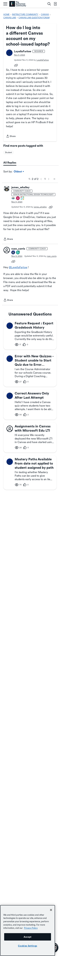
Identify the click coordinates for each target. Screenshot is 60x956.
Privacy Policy (31, 928)
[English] (17, 4)
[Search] (49, 4)
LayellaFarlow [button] (22, 51)
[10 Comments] (18, 252)
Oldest (18, 172)
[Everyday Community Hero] (18, 198)
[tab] (9, 163)
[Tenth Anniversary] (13, 252)
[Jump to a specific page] (54, 179)
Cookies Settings (27, 945)
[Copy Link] (16, 65)
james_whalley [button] (20, 187)
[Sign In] (55, 4)
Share (11, 136)
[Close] (51, 910)
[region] (27, 930)
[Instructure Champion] (13, 198)
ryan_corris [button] (18, 248)
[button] (9, 52)
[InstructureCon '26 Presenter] (22, 198)
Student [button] (8, 152)
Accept (28, 936)
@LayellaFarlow (18, 267)
